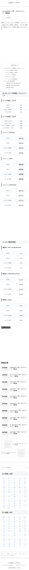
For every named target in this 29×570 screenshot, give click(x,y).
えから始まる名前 (6, 327)
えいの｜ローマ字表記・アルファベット (15, 68)
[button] (26, 18)
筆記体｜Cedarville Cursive (13, 85)
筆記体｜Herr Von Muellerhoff (14, 83)
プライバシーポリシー (21, 565)
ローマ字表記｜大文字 (12, 72)
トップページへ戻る (7, 565)
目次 (12, 65)
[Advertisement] (14, 46)
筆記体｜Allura (10, 87)
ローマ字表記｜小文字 (12, 70)
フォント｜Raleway (11, 74)
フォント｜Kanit (10, 76)
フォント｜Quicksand (12, 79)
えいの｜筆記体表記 (10, 81)
